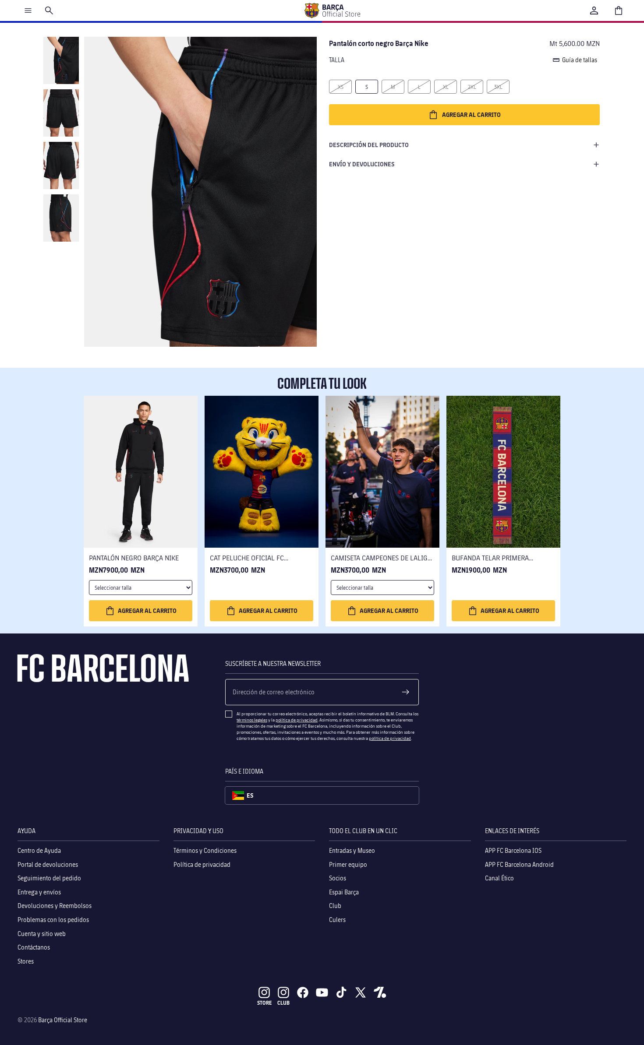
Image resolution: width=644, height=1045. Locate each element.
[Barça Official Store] (332, 10)
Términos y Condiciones (205, 850)
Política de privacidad (201, 864)
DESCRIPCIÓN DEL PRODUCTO (369, 144)
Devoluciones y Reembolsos (55, 905)
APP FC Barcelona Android (519, 864)
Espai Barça (344, 891)
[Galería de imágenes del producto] (200, 192)
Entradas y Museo (352, 850)
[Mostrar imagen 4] (61, 218)
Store (264, 1002)
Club (335, 905)
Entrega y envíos (39, 891)
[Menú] (28, 10)
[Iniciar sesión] (594, 10)
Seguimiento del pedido (49, 878)
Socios (337, 878)
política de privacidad (297, 719)
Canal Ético (499, 878)
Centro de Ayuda (39, 850)
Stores (26, 960)
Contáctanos (34, 947)
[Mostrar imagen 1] (61, 60)
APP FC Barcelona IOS (513, 850)
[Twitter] (361, 992)
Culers (337, 919)
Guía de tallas (579, 59)
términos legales (252, 719)
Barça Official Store (62, 1020)
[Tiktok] (341, 992)
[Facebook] (303, 992)
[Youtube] (322, 992)
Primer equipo (348, 864)
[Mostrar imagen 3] (61, 165)
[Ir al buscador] (49, 10)
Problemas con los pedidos (53, 919)
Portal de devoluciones (48, 864)
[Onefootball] (380, 992)
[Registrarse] (405, 692)
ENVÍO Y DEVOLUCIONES (362, 164)
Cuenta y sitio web (42, 933)
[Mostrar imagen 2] (61, 113)
